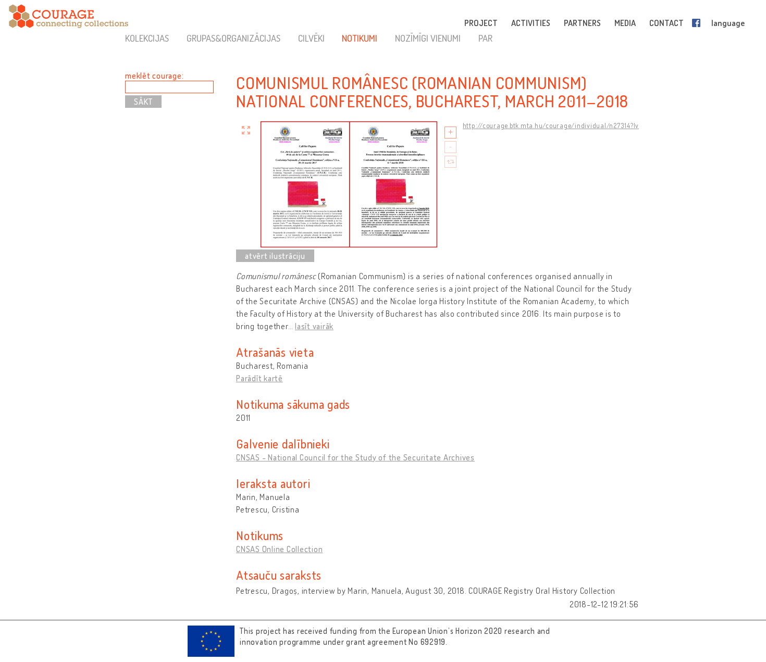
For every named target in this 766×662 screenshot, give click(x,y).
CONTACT (666, 23)
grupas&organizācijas (233, 38)
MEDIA (625, 23)
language (728, 23)
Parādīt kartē (259, 378)
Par (485, 38)
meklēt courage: (154, 75)
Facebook (698, 23)
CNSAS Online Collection (279, 549)
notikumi (359, 38)
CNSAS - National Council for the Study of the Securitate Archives (355, 457)
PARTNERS (582, 23)
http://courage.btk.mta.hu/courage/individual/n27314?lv (551, 125)
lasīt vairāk (314, 326)
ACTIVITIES (530, 23)
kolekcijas (147, 38)
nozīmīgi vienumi (428, 38)
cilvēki (311, 38)
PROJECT (481, 23)
